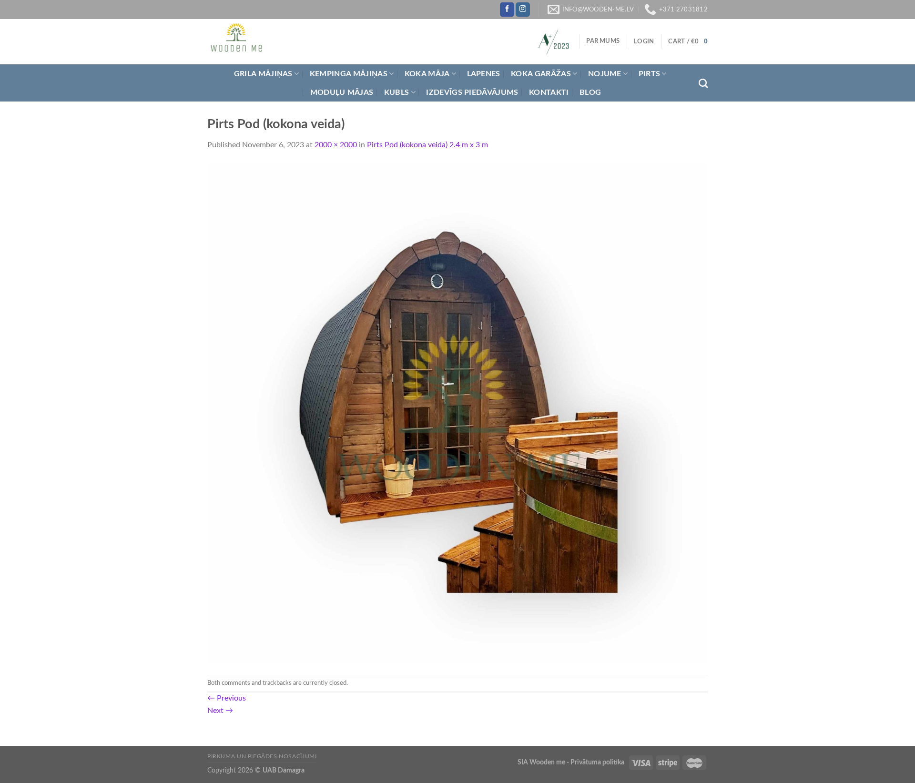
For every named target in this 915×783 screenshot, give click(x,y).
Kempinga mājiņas (348, 74)
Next (220, 710)
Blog (590, 92)
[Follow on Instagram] (523, 9)
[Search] (703, 83)
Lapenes (483, 74)
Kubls (396, 92)
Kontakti (549, 92)
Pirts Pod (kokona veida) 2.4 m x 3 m (427, 145)
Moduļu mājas (342, 92)
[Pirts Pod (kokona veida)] (457, 413)
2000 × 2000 (336, 145)
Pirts (650, 74)
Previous (226, 698)
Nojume (604, 74)
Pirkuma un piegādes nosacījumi (261, 756)
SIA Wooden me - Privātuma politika (572, 762)
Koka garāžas (541, 74)
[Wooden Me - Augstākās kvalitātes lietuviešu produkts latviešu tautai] (291, 41)
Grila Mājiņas (263, 74)
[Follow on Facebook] (507, 9)
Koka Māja (427, 74)
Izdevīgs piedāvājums (472, 92)
